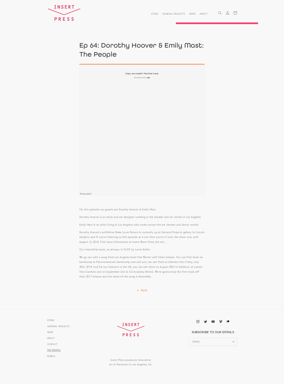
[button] (220, 13)
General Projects (58, 326)
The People (54, 350)
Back (144, 290)
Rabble (51, 356)
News (50, 332)
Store (50, 320)
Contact (52, 344)
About (51, 338)
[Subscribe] (233, 342)
